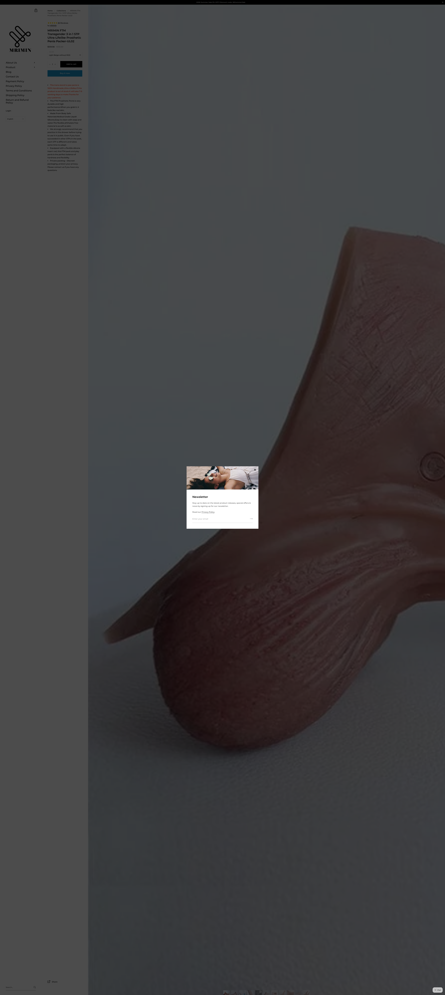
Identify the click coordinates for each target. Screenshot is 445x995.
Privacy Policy (208, 512)
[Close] (254, 470)
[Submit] (251, 520)
